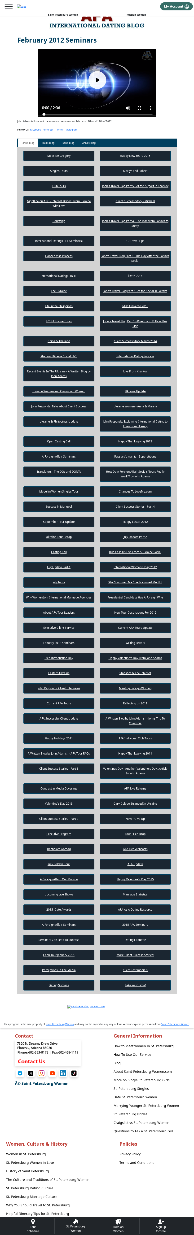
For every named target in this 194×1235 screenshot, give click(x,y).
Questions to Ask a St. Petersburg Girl (143, 1131)
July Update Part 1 (59, 567)
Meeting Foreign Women (135, 688)
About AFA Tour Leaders (59, 613)
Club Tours (59, 186)
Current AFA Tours (59, 703)
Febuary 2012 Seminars (59, 643)
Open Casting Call (59, 441)
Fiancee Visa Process (59, 256)
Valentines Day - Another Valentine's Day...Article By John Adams (135, 771)
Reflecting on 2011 (135, 703)
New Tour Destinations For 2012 (135, 613)
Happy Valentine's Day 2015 (135, 879)
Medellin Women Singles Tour (58, 491)
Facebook (35, 129)
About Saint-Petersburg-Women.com (143, 1071)
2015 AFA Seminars (135, 925)
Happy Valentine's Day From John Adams (135, 658)
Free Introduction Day (58, 658)
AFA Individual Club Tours (135, 738)
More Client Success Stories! (135, 955)
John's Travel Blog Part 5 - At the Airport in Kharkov (135, 186)
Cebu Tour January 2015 (59, 955)
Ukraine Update (135, 391)
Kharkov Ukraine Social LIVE (58, 356)
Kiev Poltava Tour (59, 864)
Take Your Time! (135, 985)
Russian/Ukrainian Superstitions (135, 456)
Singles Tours (59, 171)
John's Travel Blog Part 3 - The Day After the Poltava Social (135, 258)
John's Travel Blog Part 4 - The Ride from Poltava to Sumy (135, 223)
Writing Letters (135, 643)
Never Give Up (135, 819)
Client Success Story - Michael (135, 201)
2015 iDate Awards (58, 910)
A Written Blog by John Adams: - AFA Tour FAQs (59, 753)
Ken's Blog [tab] (68, 142)
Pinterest (48, 129)
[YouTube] (52, 1073)
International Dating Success (135, 356)
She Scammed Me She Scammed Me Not (135, 582)
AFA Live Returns (135, 788)
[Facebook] (20, 1073)
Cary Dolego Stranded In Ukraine (135, 804)
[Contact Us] (48, 1052)
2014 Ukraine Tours (59, 321)
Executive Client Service (59, 628)
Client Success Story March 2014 (135, 341)
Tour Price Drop (135, 834)
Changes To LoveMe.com (135, 491)
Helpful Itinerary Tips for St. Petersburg (37, 1213)
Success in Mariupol (59, 507)
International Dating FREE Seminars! (59, 241)
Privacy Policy (130, 1154)
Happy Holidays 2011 (59, 738)
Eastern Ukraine (59, 673)
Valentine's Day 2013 (59, 804)
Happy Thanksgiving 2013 (135, 441)
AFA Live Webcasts (135, 849)
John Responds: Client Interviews (59, 688)
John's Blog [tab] (28, 142)
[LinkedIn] (63, 1073)
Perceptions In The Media (59, 970)
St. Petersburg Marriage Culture (31, 1196)
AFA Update (135, 864)
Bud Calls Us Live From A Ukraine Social (135, 552)
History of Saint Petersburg (27, 1171)
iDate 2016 (135, 276)
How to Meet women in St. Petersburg (144, 1046)
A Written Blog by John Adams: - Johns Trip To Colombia (135, 720)
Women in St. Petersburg (26, 1154)
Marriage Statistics (135, 894)
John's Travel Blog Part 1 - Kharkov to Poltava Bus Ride (135, 323)
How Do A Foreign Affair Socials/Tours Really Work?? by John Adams (135, 474)
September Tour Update (59, 522)
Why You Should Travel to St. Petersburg (38, 1205)
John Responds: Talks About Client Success (59, 406)
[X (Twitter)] (31, 1073)
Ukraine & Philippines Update (59, 421)
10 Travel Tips (135, 241)
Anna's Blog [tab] (89, 142)
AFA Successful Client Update (59, 718)
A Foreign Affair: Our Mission (59, 879)
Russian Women (136, 14)
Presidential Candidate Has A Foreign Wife (135, 597)
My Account (174, 6)
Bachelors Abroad (59, 849)
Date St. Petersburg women (135, 1097)
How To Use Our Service (132, 1054)
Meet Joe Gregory (59, 156)
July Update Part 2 (135, 537)
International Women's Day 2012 (135, 567)
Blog (117, 1063)
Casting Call (59, 552)
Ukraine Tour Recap (59, 537)
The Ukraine (59, 291)
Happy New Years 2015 (135, 156)
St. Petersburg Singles (131, 1088)
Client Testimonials (135, 970)
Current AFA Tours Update (135, 628)
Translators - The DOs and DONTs (59, 472)
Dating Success (59, 985)
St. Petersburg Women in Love (30, 1162)
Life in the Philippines (59, 306)
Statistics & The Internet (135, 673)
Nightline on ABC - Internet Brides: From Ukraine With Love (59, 203)
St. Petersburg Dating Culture (29, 1188)
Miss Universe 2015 (135, 306)
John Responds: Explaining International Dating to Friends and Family (135, 423)
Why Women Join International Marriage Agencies (59, 597)
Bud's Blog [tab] (48, 142)
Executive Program (58, 834)
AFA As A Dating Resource (135, 910)
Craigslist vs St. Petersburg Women (141, 1122)
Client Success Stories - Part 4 (135, 507)
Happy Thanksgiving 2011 (135, 753)
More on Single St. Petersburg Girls (142, 1080)
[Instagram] (41, 1073)
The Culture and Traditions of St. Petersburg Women (47, 1179)
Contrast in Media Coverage (58, 788)
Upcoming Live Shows (58, 894)
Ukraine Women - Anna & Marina (135, 406)
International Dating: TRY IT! (58, 276)
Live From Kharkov (135, 371)
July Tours (59, 582)
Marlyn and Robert (135, 171)
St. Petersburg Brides (130, 1114)
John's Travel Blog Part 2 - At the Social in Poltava (135, 291)
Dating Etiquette (135, 940)
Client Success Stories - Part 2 (58, 819)
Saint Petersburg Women (63, 14)
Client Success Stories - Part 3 (58, 769)
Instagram (71, 129)
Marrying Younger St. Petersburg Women (146, 1105)
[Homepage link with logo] (97, 1011)
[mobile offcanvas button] (8, 6)
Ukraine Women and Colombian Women (58, 391)
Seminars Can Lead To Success (59, 940)
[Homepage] (21, 6)
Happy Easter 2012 (135, 522)
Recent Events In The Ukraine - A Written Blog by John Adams (59, 373)
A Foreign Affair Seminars (59, 456)
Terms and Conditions (136, 1162)
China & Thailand (59, 341)
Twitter (59, 129)
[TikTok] (74, 1073)
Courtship (59, 221)
